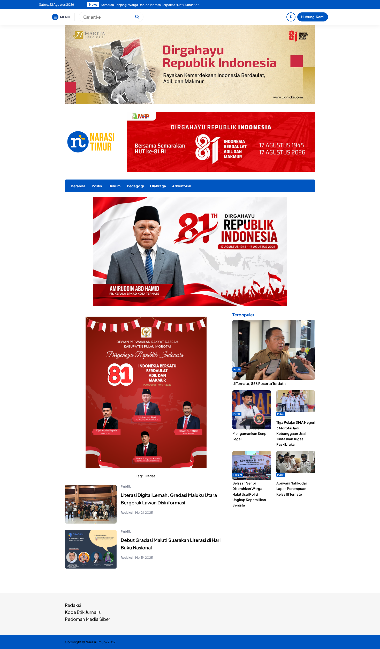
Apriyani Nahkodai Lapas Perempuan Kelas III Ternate (291, 488)
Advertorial (181, 186)
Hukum (115, 186)
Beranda (78, 186)
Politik (97, 186)
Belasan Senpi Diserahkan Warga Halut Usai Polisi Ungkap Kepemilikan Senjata (249, 494)
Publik (126, 486)
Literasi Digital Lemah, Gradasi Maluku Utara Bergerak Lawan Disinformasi (169, 498)
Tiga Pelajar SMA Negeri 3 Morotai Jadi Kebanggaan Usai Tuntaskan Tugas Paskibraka (295, 433)
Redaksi (73, 605)
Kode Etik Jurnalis (83, 612)
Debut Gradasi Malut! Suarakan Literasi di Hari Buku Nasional (171, 543)
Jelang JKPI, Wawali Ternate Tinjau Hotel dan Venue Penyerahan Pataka (152, 5)
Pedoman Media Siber (87, 619)
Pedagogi (135, 186)
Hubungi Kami (312, 16)
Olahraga (158, 186)
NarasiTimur (95, 642)
